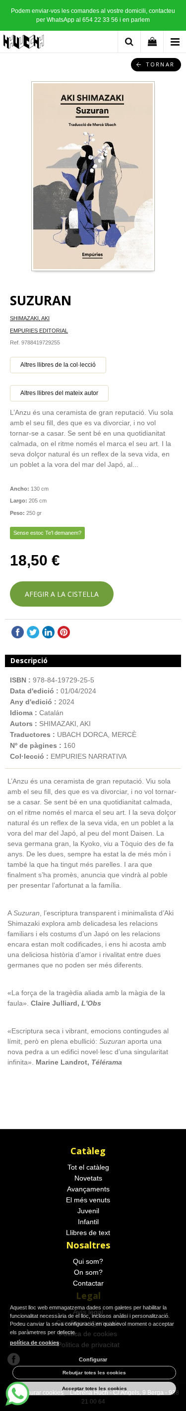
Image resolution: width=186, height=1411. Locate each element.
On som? (88, 1272)
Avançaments (88, 1189)
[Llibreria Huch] (24, 43)
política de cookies (34, 1343)
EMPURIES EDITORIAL (39, 331)
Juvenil (88, 1211)
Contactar (88, 1283)
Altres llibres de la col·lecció (58, 364)
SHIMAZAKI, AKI (30, 318)
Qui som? (88, 1261)
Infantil (88, 1222)
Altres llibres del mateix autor (59, 393)
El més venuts (88, 1200)
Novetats (88, 1178)
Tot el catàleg (88, 1167)
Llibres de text (88, 1233)
